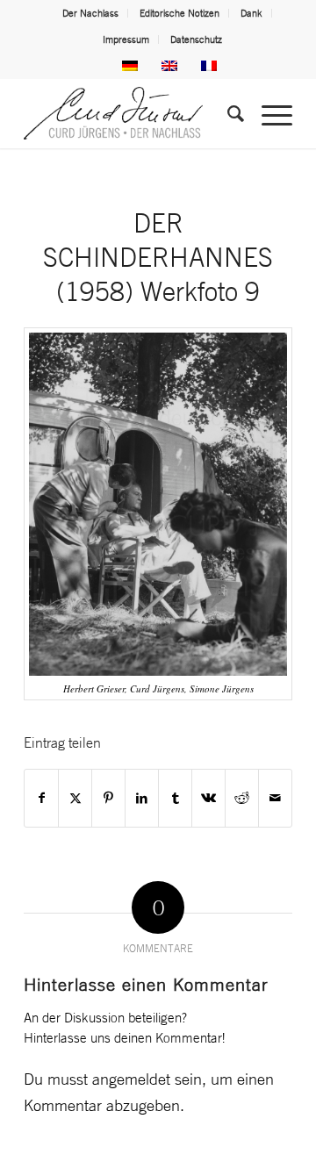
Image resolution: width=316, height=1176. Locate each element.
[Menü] (268, 113)
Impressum (126, 39)
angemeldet (131, 1078)
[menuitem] (91, 13)
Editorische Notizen (179, 13)
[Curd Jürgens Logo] (131, 113)
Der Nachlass (90, 13)
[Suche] (227, 113)
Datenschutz (196, 39)
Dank (251, 13)
